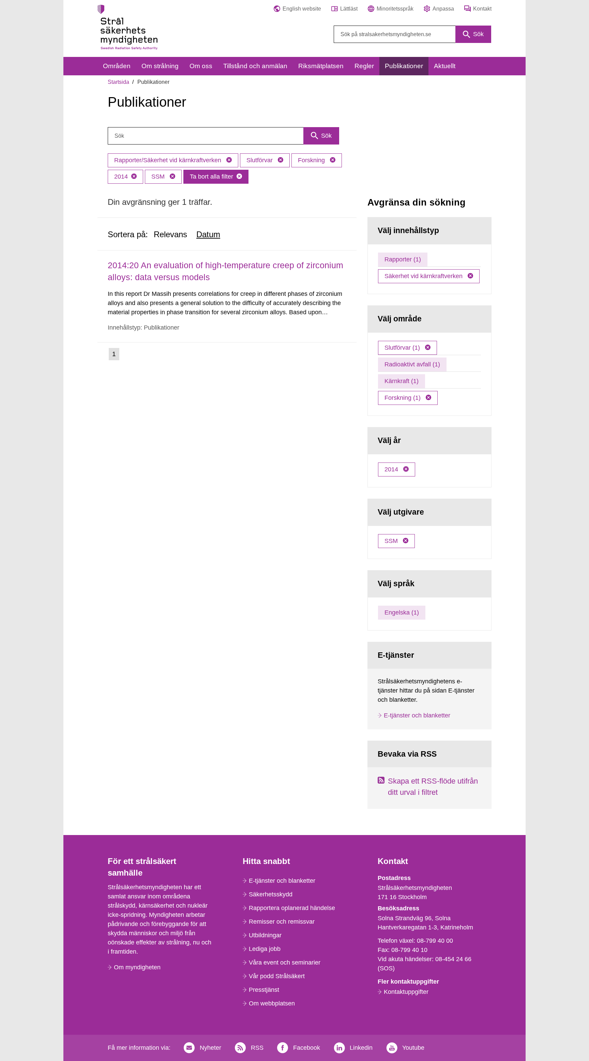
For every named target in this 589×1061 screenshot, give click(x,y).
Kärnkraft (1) (401, 381)
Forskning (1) (403, 397)
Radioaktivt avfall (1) (412, 364)
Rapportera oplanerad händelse (292, 908)
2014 (121, 176)
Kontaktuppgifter (406, 991)
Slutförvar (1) (403, 347)
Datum (208, 234)
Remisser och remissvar (282, 921)
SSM (158, 176)
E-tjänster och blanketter (417, 715)
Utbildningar (265, 935)
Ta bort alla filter (211, 176)
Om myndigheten (137, 967)
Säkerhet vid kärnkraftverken (424, 276)
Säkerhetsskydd (270, 894)
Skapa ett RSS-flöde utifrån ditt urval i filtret (433, 787)
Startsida (118, 82)
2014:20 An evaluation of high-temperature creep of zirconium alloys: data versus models (225, 271)
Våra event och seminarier (284, 962)
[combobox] (412, 34)
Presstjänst (264, 989)
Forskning (312, 160)
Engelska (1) (401, 612)
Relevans (170, 234)
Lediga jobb (265, 948)
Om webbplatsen (272, 1003)
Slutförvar (260, 160)
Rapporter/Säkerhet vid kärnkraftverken (168, 160)
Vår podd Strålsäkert (277, 976)
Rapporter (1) (402, 259)
